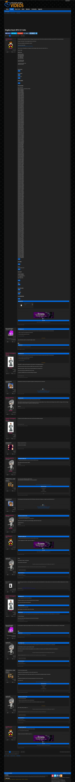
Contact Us (65, 773)
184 (21, 35)
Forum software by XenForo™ (58, 777)
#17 (69, 666)
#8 (69, 465)
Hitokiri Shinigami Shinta (21, 377)
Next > (24, 35)
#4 (69, 393)
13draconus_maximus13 (10, 479)
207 (14, 592)
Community (34, 9)
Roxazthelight (9, 329)
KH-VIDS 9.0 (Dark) (8, 773)
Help (69, 773)
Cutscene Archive (8, 779)
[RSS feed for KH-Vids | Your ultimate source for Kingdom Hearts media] (61, 776)
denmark (14, 572)
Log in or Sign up (67, 0)
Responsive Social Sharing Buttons (55, 781)
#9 (69, 495)
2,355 (14, 414)
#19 (69, 722)
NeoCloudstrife (19, 465)
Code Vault (10, 31)
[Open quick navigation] (70, 755)
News (5, 779)
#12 (69, 554)
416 (14, 491)
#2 (69, 349)
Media (23, 9)
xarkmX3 (8, 558)
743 (14, 341)
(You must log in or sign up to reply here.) (65, 751)
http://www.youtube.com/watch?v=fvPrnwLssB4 (25, 46)
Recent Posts (7, 11)
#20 (69, 747)
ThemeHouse (63, 779)
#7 (69, 448)
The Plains (14, 371)
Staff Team (23, 779)
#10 (69, 509)
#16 (69, 637)
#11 (69, 525)
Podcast (20, 779)
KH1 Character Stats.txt (27, 303)
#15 (69, 621)
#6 (69, 425)
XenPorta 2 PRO (53, 780)
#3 (69, 377)
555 (14, 574)
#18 (69, 692)
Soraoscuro (9, 381)
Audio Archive (13, 779)
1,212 (14, 373)
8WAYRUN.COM (63, 780)
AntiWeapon (16, 31)
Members (28, 9)
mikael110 (8, 443)
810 (14, 393)
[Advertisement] (37, 21)
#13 (69, 577)
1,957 (14, 52)
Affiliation (26, 779)
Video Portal (17, 9)
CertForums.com (63, 781)
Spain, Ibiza (14, 391)
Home (7, 9)
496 (14, 454)
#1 (69, 324)
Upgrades (40, 9)
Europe (15, 680)
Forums (11, 9)
